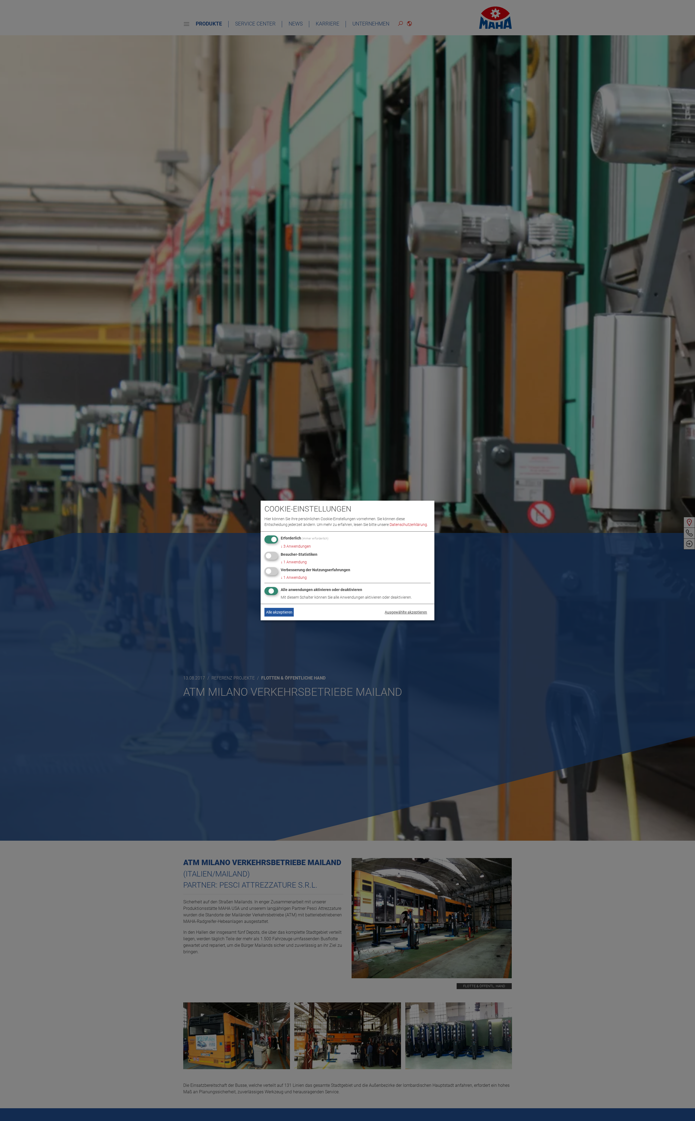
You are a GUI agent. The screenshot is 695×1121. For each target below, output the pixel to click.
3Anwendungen (296, 546)
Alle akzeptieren (279, 612)
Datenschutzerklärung (408, 524)
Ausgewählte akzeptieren (406, 612)
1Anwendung (294, 562)
